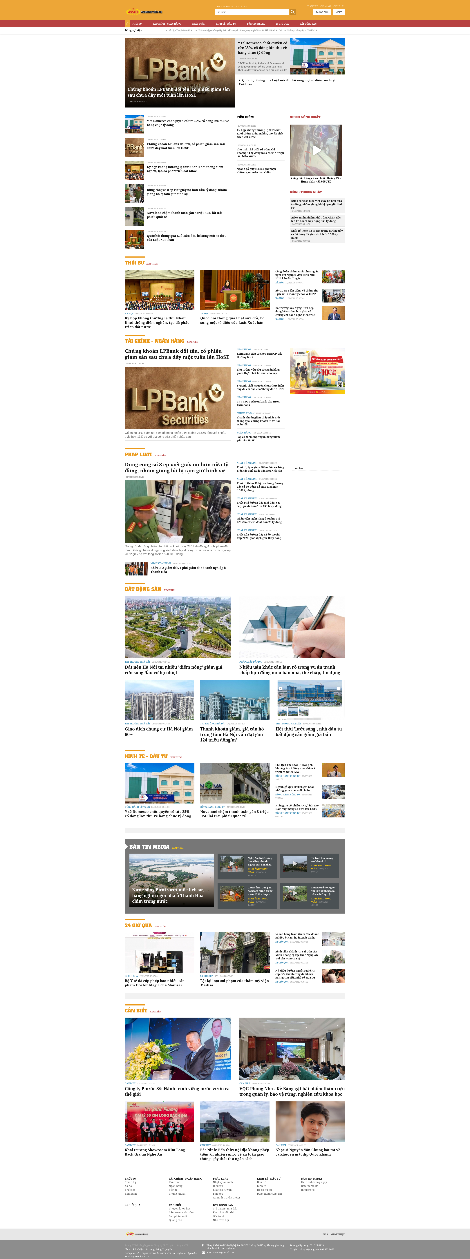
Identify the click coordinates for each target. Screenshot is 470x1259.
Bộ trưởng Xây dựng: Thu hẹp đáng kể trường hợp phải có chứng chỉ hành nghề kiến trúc (295, 311)
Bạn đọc (218, 1193)
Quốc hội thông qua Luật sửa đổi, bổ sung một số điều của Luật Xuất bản (232, 320)
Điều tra (218, 1186)
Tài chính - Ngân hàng (167, 23)
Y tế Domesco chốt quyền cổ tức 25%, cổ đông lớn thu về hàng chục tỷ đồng (158, 813)
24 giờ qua (322, 12)
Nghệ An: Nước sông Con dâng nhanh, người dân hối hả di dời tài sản (260, 861)
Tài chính (174, 1182)
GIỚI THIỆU (338, 1234)
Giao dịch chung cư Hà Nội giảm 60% (159, 731)
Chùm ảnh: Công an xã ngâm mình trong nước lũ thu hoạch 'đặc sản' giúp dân (260, 891)
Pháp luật (198, 23)
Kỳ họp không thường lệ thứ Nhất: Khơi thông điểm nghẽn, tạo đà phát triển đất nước (185, 169)
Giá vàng (325, 6)
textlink (299, 468)
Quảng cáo (175, 1220)
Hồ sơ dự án (264, 1189)
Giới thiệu (339, 6)
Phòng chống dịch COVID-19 (223, 30)
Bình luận (131, 1193)
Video (339, 12)
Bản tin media (309, 1186)
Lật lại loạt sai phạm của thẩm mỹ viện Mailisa (234, 982)
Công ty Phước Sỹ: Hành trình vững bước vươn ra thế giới (177, 1091)
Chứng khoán (245, 413)
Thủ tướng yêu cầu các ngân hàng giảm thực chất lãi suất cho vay (258, 371)
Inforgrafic (307, 1189)
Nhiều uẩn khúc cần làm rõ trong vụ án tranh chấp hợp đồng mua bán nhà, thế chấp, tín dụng (289, 669)
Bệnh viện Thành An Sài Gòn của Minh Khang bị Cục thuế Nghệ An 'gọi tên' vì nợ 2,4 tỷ (296, 955)
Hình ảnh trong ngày (314, 1182)
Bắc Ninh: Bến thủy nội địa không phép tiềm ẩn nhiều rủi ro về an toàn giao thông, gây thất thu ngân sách (234, 1154)
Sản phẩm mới (178, 1216)
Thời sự (137, 23)
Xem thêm (152, 263)
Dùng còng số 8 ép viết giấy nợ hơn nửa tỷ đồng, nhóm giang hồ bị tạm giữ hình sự (187, 192)
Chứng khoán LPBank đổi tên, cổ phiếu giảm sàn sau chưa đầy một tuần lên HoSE (179, 92)
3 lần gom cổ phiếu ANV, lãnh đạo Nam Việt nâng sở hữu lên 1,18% (297, 807)
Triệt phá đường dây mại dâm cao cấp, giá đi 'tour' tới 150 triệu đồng (259, 504)
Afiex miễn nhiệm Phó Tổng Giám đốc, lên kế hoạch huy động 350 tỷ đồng (316, 220)
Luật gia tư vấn (222, 1189)
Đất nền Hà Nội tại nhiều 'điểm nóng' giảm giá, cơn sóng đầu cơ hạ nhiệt (174, 669)
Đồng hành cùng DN (137, 806)
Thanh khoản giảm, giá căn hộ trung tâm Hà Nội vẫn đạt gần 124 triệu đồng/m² (232, 734)
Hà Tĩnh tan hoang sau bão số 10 (322, 859)
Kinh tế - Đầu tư (226, 23)
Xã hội (129, 313)
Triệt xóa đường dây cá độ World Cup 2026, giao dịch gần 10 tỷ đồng (259, 536)
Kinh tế (261, 1186)
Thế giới (130, 1189)
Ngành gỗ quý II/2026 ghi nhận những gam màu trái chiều (256, 170)
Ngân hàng (244, 349)
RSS (325, 1234)
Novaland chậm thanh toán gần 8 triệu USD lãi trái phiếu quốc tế (234, 813)
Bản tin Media (256, 23)
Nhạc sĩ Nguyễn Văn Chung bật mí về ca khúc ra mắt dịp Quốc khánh (308, 1152)
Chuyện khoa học (179, 1208)
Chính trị (130, 1182)
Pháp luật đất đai (250, 661)
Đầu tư (261, 1182)
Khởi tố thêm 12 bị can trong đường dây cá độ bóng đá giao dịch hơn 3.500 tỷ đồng (317, 235)
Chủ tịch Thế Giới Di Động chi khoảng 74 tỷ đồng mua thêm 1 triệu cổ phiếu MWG (260, 153)
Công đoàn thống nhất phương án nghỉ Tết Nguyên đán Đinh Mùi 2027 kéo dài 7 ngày (297, 275)
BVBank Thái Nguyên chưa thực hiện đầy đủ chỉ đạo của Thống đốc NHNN (260, 387)
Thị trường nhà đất (137, 661)
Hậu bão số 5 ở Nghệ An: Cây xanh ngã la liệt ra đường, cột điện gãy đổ (323, 891)
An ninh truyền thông (226, 1197)
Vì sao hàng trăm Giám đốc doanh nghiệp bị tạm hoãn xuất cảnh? (297, 935)
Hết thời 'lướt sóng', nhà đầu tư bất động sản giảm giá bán (309, 731)
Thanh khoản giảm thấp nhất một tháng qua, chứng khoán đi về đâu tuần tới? (259, 421)
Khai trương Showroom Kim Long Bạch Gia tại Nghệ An (155, 1152)
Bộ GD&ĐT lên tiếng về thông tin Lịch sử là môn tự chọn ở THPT (296, 292)
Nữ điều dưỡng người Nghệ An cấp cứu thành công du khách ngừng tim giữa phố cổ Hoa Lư (295, 974)
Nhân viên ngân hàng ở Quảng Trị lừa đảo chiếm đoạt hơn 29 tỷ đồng (259, 520)
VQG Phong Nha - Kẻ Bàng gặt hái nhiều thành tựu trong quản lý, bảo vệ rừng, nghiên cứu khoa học (292, 1091)
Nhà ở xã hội (221, 1220)
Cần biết (136, 1010)
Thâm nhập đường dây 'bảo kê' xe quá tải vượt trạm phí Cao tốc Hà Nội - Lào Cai (161, 30)
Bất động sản (308, 23)
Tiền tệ (173, 1189)
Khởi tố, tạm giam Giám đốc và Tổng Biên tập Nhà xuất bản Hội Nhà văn (260, 468)
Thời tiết (312, 6)
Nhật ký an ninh (161, 563)
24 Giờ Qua (282, 23)
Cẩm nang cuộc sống (181, 1212)
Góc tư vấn (219, 1216)
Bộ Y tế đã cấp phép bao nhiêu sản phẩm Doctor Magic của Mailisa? (155, 982)
